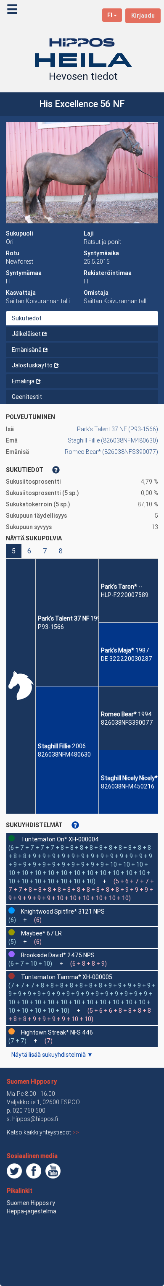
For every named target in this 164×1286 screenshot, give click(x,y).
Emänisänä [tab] (27, 350)
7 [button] (45, 551)
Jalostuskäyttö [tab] (32, 365)
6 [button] (29, 551)
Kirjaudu (143, 15)
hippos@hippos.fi (35, 1119)
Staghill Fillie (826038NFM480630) (113, 440)
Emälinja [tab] (23, 381)
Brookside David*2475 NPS (58, 955)
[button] (82, 172)
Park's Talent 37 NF (63, 618)
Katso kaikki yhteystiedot (43, 1132)
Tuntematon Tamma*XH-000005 (66, 977)
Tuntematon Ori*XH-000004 (60, 839)
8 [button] (61, 551)
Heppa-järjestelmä (31, 1211)
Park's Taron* (119, 586)
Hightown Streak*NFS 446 (57, 1032)
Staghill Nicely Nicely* (129, 778)
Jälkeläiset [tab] (26, 334)
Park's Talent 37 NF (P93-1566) (117, 429)
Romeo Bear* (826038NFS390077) (111, 452)
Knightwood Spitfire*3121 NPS (63, 911)
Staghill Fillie (54, 746)
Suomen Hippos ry (32, 1081)
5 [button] (14, 551)
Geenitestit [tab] (27, 397)
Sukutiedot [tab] (27, 318)
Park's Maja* (117, 650)
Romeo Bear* (119, 714)
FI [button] (109, 15)
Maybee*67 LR (41, 933)
